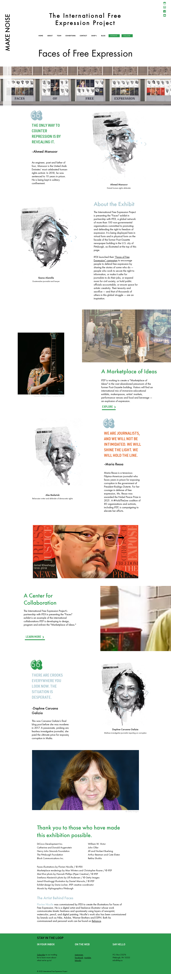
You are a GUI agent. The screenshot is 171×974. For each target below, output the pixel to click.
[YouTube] (164, 15)
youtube (87, 957)
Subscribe (41, 954)
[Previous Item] (92, 144)
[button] (50, 35)
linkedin (78, 960)
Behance (96, 921)
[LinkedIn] (164, 7)
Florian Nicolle (45, 904)
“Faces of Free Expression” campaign (112, 258)
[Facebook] (164, 11)
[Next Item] (145, 144)
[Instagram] (164, 3)
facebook (79, 957)
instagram (79, 954)
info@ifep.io (118, 960)
